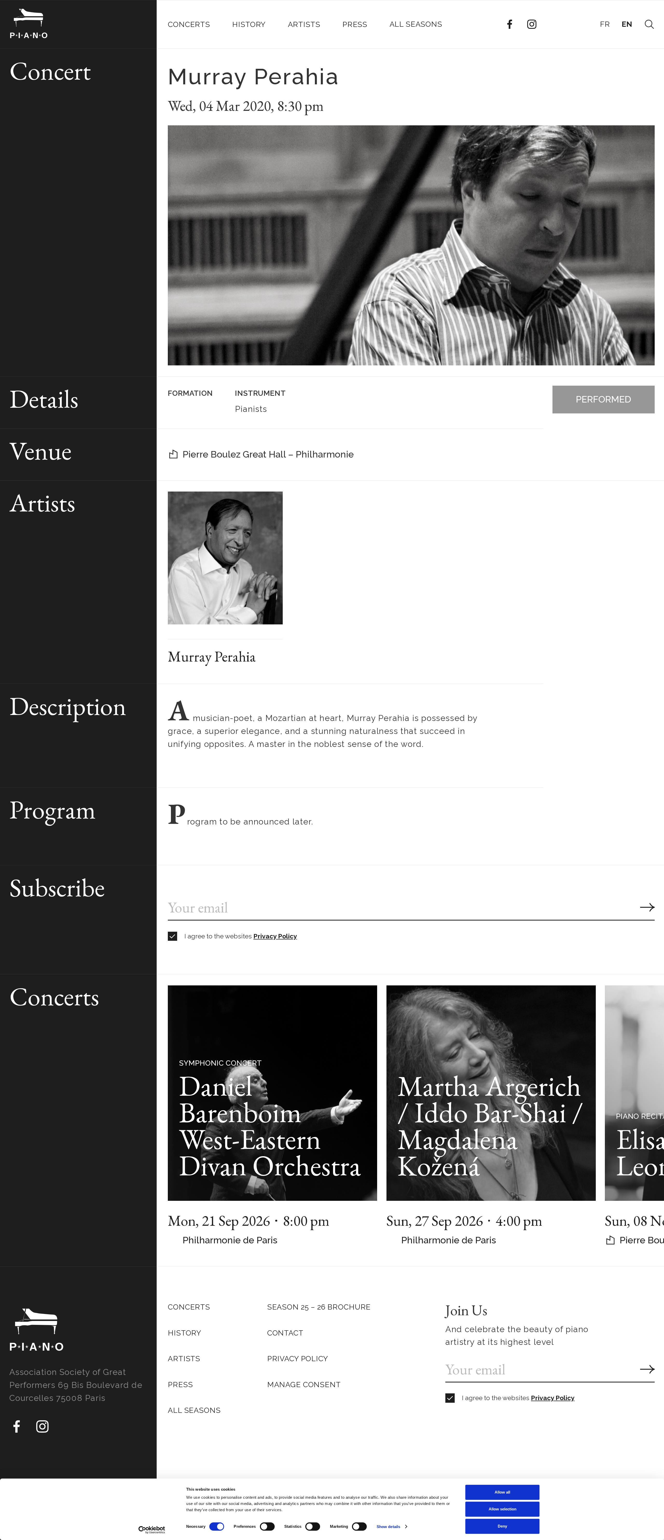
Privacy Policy (275, 936)
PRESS (180, 1384)
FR (605, 24)
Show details (388, 1526)
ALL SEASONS (194, 1410)
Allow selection (502, 1509)
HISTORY (184, 1332)
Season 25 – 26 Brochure (319, 1307)
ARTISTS (184, 1358)
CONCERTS (189, 1307)
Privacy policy (297, 1358)
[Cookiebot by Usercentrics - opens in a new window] (152, 1530)
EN (627, 24)
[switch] (267, 1526)
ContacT (285, 1332)
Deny (502, 1526)
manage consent (304, 1384)
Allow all (502, 1492)
